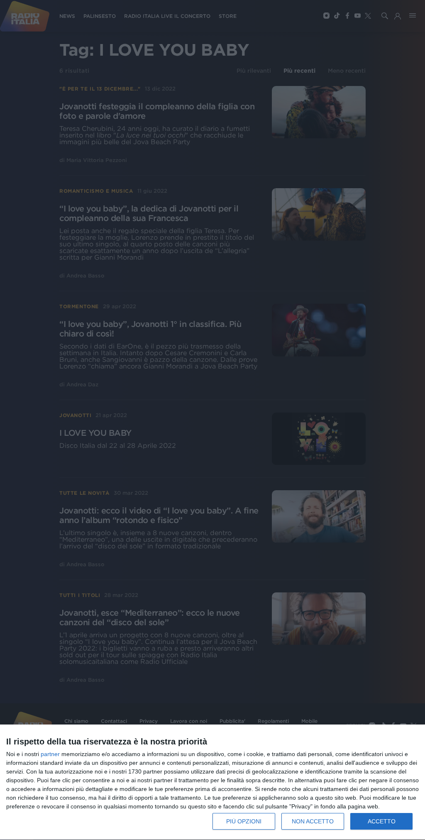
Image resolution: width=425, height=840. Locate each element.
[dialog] (212, 782)
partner (50, 754)
